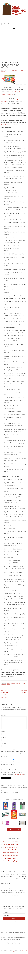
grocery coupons (13, 683)
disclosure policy (5, 942)
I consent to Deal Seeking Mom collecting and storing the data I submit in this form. (13, 772)
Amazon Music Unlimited (10, 853)
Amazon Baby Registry (10, 858)
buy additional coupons (8, 125)
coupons (8, 683)
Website (4, 743)
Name (3, 731)
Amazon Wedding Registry (11, 861)
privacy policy (13, 942)
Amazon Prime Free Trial (10, 850)
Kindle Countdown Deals (10, 844)
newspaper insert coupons (21, 683)
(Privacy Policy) (19, 774)
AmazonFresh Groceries (10, 847)
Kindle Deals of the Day (10, 842)
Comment (5, 715)
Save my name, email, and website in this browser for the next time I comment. (13, 754)
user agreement (20, 942)
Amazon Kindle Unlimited (10, 855)
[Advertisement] (14, 45)
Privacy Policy (14, 921)
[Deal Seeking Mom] (14, 15)
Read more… (15, 895)
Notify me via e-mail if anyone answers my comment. (10, 763)
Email (3, 737)
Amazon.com (17, 939)
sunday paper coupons (5, 684)
